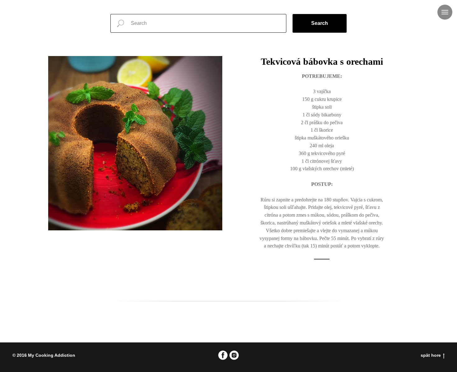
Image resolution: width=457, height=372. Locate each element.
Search (319, 23)
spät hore (431, 355)
